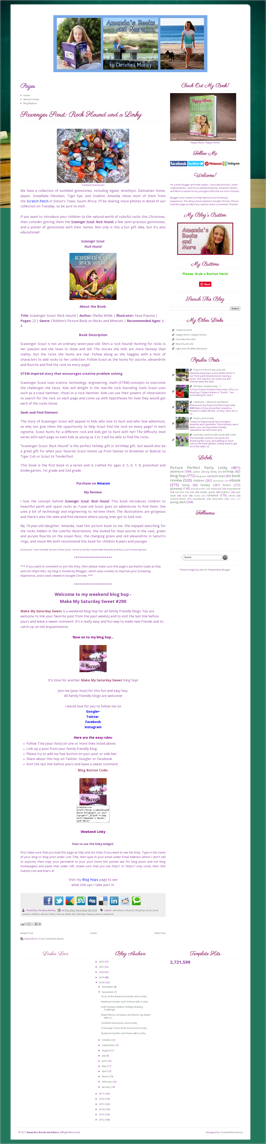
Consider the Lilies (186, 339)
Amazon (129, 910)
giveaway (176, 488)
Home (26, 95)
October (106, 1039)
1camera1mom (184, 330)
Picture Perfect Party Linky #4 (209, 369)
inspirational (233, 488)
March (105, 1076)
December (108, 986)
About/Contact (31, 99)
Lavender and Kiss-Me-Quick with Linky (214, 434)
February (107, 1081)
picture (98, 914)
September (108, 1045)
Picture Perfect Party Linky (198, 467)
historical (216, 488)
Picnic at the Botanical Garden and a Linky (124, 996)
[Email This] (26, 924)
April (104, 1071)
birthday (228, 471)
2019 (102, 977)
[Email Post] (22, 924)
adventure (118, 910)
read (184, 495)
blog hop (140, 910)
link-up (60, 914)
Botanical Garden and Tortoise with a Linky (124, 1001)
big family (211, 471)
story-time (217, 498)
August (106, 1050)
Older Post (160, 933)
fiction (52, 914)
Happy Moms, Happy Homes (191, 334)
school (231, 495)
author (196, 471)
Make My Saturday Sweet (79, 914)
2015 (102, 1104)
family (186, 485)
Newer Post (26, 933)
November (108, 992)
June (104, 1060)
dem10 (203, 569)
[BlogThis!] (29, 924)
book (149, 910)
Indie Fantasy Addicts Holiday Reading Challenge (122, 1008)
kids (192, 492)
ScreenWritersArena (231, 1132)
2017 (102, 1093)
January (106, 1086)
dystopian (218, 480)
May (104, 1066)
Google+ (93, 711)
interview (179, 492)
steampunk (199, 498)
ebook (44, 914)
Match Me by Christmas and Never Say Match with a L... (126, 1016)
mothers (225, 492)
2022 (102, 961)
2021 (102, 966)
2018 (102, 982)
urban (233, 499)
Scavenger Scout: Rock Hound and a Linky (124, 1028)
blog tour (201, 476)
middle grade (207, 492)
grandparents (198, 488)
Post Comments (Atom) (51, 938)
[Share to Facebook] (36, 924)
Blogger (226, 569)
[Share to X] (33, 924)
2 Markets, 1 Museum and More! (210, 402)
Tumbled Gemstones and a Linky (119, 1023)
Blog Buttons (30, 103)
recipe (197, 495)
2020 (102, 972)
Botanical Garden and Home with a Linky (123, 1033)
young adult (178, 502)
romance (212, 495)
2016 (102, 1098)
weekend (108, 914)
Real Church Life (184, 344)
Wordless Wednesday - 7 (207, 386)
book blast (218, 476)
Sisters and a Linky (203, 418)
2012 (102, 1119)
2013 (102, 1114)
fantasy (205, 485)
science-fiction (178, 498)
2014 (102, 1109)
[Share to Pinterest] (39, 924)
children (35, 914)
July (104, 1055)
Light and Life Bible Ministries (191, 348)
